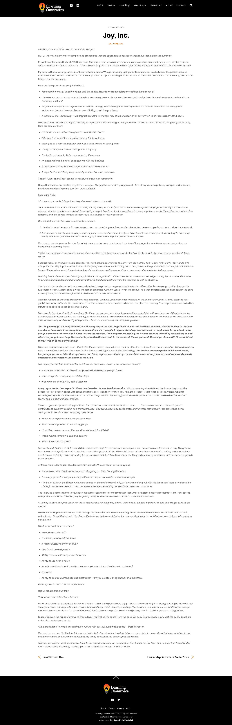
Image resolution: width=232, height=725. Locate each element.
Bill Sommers (116, 43)
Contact (181, 5)
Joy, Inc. (116, 35)
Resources (156, 5)
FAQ (128, 708)
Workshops (140, 5)
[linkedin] (78, 5)
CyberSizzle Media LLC (123, 720)
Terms (111, 708)
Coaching (124, 5)
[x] (71, 5)
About (169, 5)
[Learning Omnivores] (51, 11)
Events (111, 5)
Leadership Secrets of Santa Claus (168, 657)
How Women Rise (53, 657)
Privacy (120, 708)
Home (100, 5)
